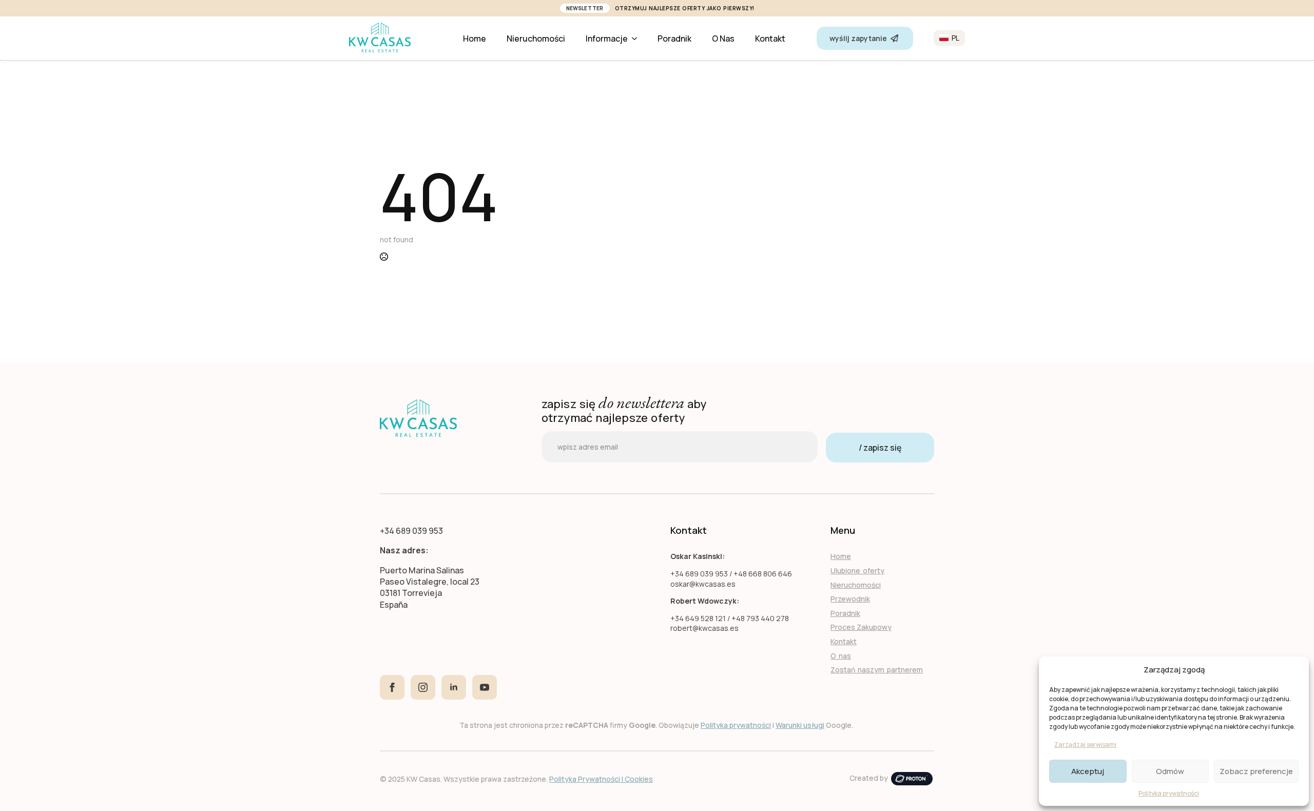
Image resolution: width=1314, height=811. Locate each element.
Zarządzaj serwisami (1085, 744)
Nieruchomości (536, 38)
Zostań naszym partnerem (876, 669)
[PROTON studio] (912, 778)
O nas (723, 38)
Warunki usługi (800, 725)
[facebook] (392, 687)
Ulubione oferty (857, 570)
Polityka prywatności (1168, 793)
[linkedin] (453, 687)
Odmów (1170, 771)
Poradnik (674, 38)
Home (474, 38)
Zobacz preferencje (1256, 771)
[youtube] (484, 687)
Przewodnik (850, 599)
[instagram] (423, 687)
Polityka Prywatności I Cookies (601, 779)
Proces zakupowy (861, 627)
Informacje (607, 38)
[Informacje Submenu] (637, 38)
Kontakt (770, 38)
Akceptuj (1087, 771)
